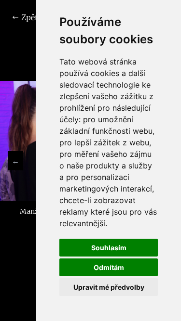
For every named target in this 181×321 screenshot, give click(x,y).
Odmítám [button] (109, 267)
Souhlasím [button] (108, 248)
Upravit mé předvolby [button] (108, 287)
